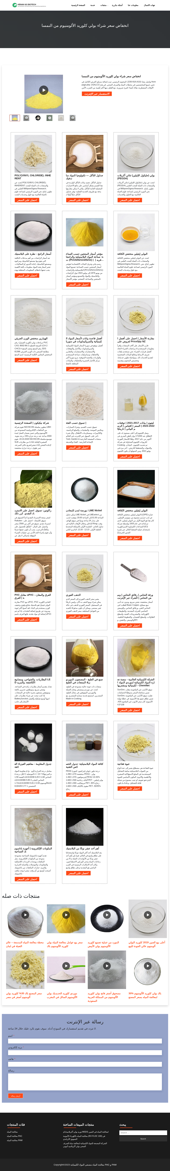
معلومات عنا (133, 5)
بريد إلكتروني (16, 1047)
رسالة (11, 1070)
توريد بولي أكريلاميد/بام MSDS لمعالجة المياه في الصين (86, 1132)
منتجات (103, 5)
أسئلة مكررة (117, 5)
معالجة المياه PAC (14, 1136)
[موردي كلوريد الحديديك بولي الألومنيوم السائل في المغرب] (66, 970)
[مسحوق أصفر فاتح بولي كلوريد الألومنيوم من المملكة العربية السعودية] (107, 970)
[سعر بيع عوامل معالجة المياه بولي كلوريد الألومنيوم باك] (66, 919)
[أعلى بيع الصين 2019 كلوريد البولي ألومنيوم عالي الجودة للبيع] (148, 919)
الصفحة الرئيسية (78, 5)
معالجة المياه (12, 1132)
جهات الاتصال (149, 5)
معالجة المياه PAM (14, 1140)
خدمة (92, 5)
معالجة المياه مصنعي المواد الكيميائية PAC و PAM (93, 1165)
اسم (11, 1035)
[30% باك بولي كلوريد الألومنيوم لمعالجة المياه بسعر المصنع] (148, 970)
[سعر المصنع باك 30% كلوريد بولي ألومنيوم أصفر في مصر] (25, 970)
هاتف (11, 1059)
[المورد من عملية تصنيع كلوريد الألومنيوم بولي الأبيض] (107, 919)
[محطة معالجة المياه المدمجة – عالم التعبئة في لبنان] (25, 919)
